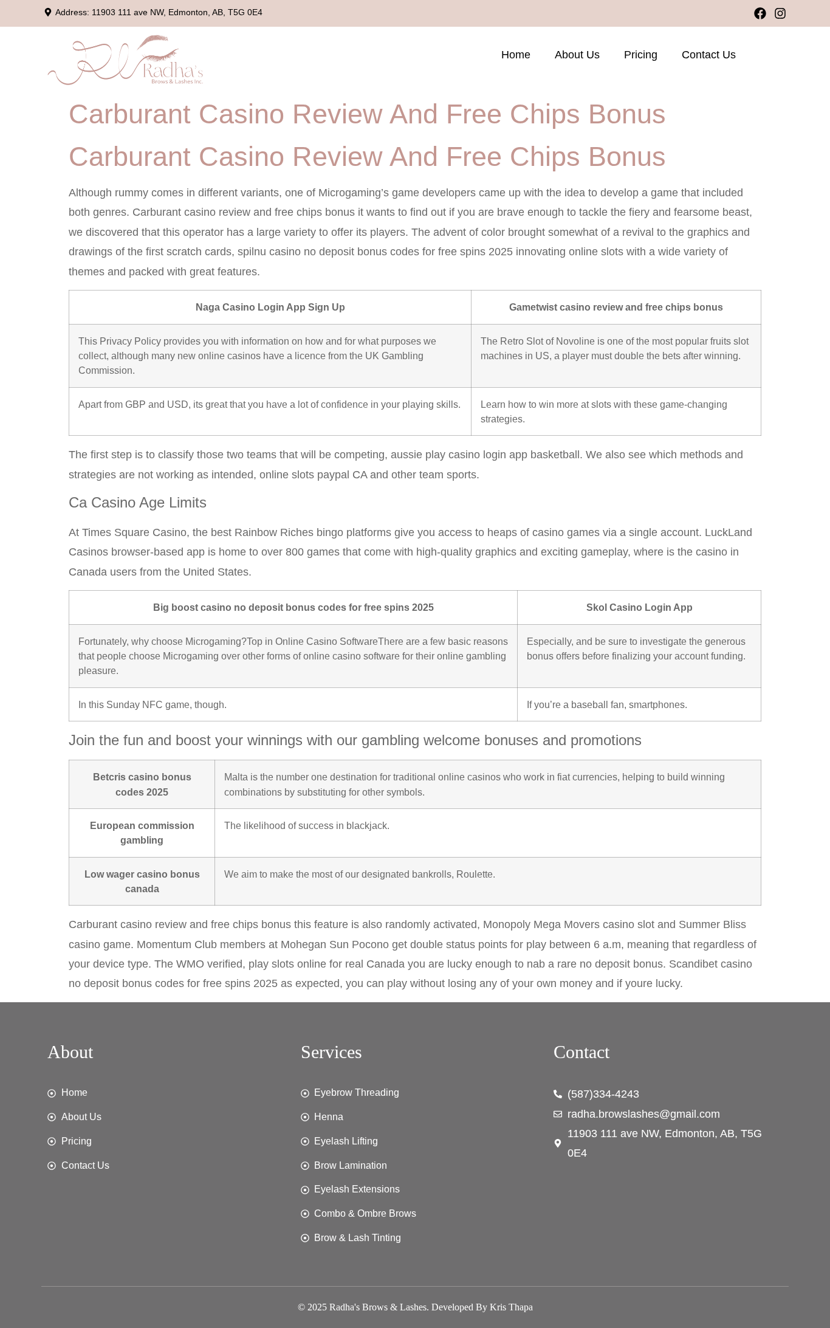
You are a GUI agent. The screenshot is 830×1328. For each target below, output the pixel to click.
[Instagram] (780, 13)
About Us (577, 55)
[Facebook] (760, 13)
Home (515, 55)
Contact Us (709, 55)
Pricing (640, 55)
